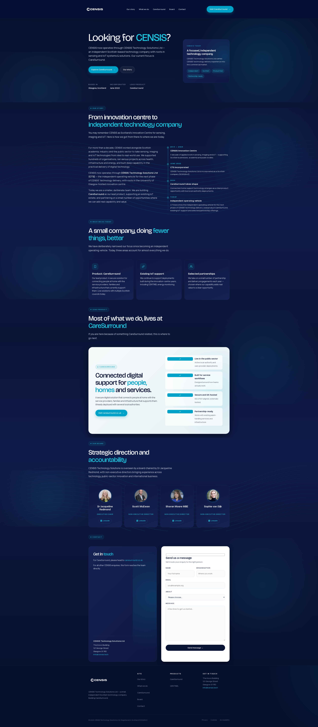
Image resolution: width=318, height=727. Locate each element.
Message (170, 603)
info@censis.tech (100, 654)
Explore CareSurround (103, 69)
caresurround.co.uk (134, 560)
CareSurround (159, 9)
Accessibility (225, 720)
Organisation (203, 568)
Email (168, 580)
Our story (131, 9)
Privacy (205, 720)
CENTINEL (174, 686)
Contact (182, 9)
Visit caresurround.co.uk (111, 413)
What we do (144, 9)
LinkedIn (106, 521)
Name (168, 568)
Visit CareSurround (220, 9)
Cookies (214, 720)
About (169, 592)
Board (171, 9)
